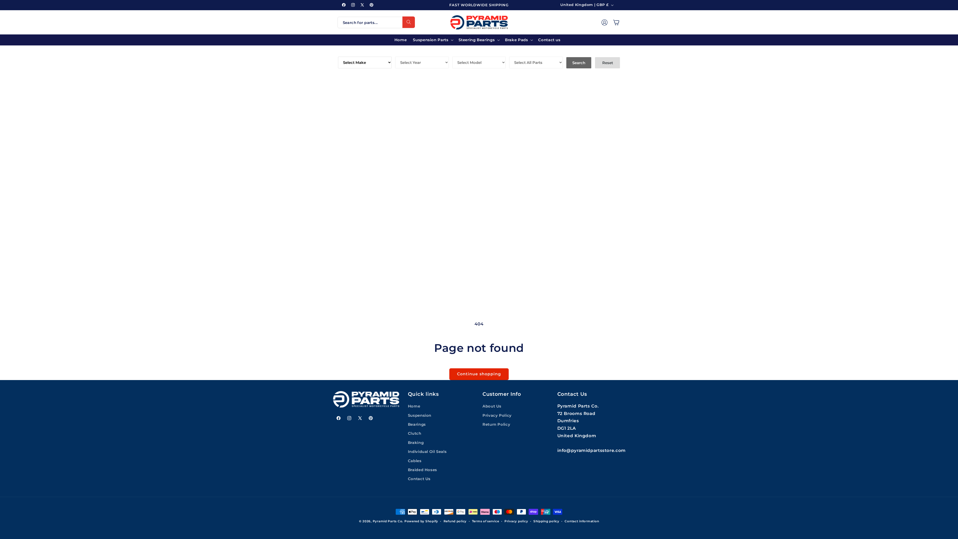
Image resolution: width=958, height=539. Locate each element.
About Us (491, 406)
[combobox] (376, 22)
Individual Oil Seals (427, 451)
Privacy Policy (497, 415)
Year (400, 53)
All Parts (520, 53)
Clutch (414, 433)
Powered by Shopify (421, 521)
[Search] (408, 22)
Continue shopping (479, 374)
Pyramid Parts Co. (388, 521)
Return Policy (496, 424)
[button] (616, 22)
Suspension (419, 415)
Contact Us (419, 479)
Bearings (417, 424)
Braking (416, 442)
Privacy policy (516, 521)
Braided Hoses (422, 470)
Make (344, 53)
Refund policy (455, 521)
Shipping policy (546, 521)
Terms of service (485, 521)
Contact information (582, 521)
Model (460, 53)
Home (414, 406)
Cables (415, 461)
